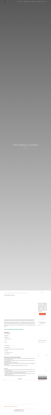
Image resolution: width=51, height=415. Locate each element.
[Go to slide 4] (41, 374)
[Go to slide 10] (45, 374)
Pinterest (23, 409)
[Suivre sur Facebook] (23, 148)
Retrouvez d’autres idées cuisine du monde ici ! (11, 406)
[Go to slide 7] (43, 374)
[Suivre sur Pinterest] (27, 148)
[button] (38, 355)
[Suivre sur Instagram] (25, 148)
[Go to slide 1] (39, 374)
